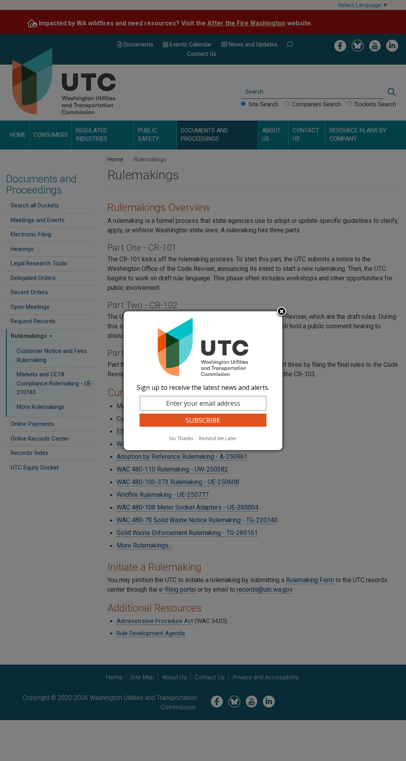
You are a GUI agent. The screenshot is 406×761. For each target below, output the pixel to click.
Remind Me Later (218, 438)
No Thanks (181, 438)
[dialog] (203, 380)
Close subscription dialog (281, 312)
